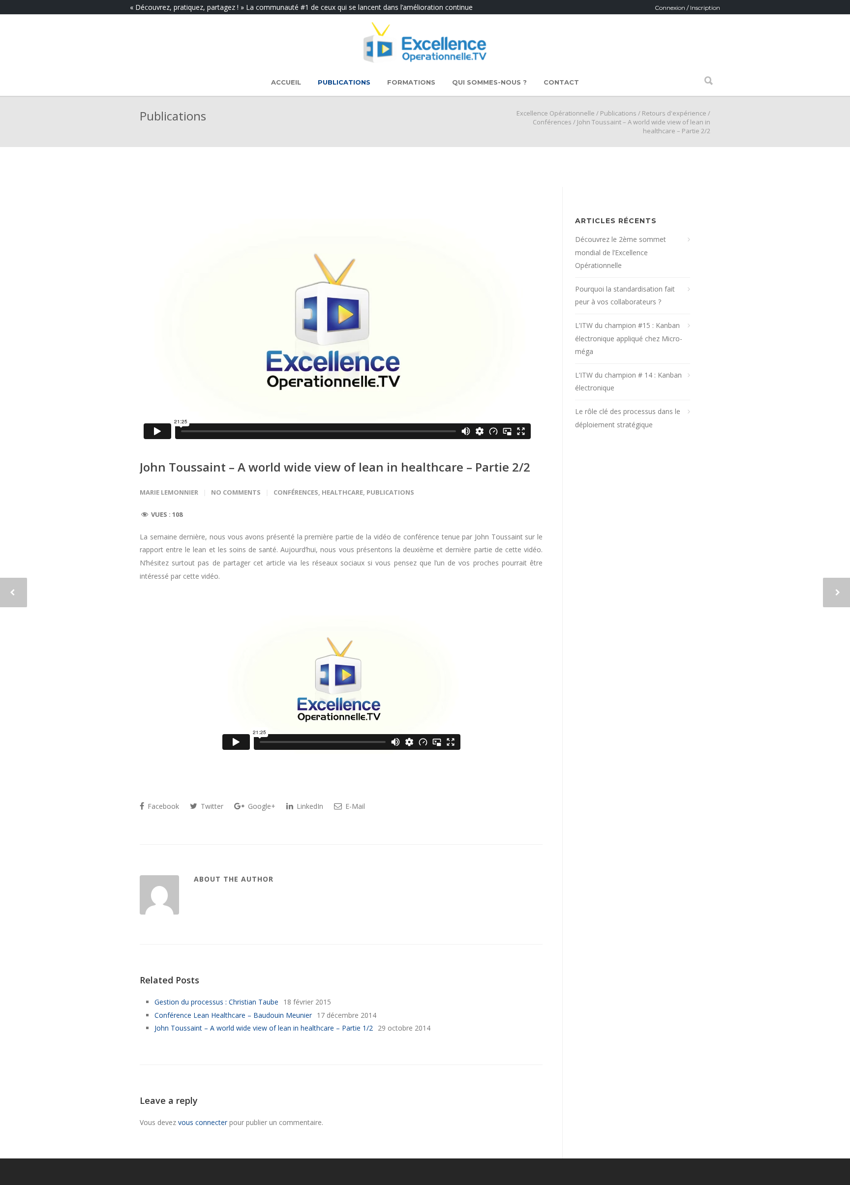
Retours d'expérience (674, 113)
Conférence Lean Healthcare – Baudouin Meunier (233, 1015)
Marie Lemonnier (169, 492)
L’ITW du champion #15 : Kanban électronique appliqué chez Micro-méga (628, 338)
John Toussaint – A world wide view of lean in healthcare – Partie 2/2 (335, 467)
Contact (561, 82)
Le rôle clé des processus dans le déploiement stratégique (627, 418)
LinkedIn (309, 806)
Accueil (286, 82)
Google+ (260, 806)
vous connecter (202, 1122)
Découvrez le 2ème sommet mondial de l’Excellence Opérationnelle (620, 252)
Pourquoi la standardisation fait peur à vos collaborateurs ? (625, 295)
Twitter (211, 806)
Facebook (162, 806)
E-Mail (354, 806)
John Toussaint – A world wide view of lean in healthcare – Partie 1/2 (263, 1028)
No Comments (236, 492)
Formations (411, 82)
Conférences (552, 122)
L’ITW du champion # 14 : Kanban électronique (628, 381)
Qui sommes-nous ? (489, 82)
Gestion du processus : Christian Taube (216, 1002)
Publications (344, 82)
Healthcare (342, 492)
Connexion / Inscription (687, 7)
